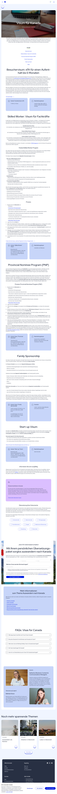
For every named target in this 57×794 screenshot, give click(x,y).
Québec (16, 472)
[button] (2, 7)
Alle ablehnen (40, 788)
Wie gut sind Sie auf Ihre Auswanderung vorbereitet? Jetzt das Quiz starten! (22, 609)
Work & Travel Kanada (11, 606)
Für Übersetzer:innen (8, 781)
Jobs (5, 779)
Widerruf (6, 771)
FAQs (5, 766)
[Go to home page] (5, 2)
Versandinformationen (9, 769)
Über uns (26, 766)
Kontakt (6, 768)
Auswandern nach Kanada (12, 604)
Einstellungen (30, 788)
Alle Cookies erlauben (50, 788)
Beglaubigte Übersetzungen (14, 220)
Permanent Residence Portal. (14, 329)
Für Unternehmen (27, 769)
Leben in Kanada (10, 602)
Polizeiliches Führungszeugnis (14, 207)
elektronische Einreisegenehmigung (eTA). (22, 78)
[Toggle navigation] (2, 2)
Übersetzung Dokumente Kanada (13, 607)
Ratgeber (26, 768)
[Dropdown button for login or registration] (54, 2)
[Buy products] (50, 2)
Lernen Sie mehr (9, 791)
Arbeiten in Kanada (11, 600)
